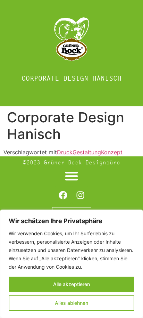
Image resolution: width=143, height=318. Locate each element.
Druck (65, 152)
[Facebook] (63, 195)
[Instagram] (80, 195)
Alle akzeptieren (71, 284)
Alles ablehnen (71, 303)
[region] (71, 264)
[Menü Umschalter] (71, 176)
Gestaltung (87, 152)
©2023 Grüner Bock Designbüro (71, 162)
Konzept (112, 152)
